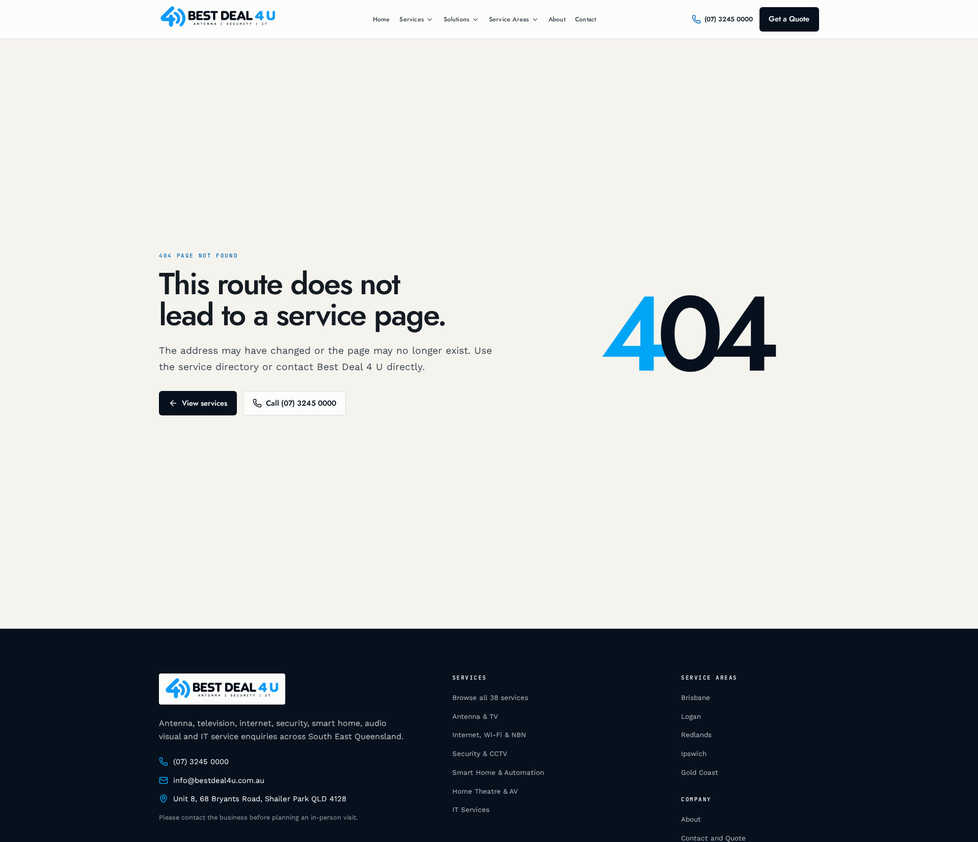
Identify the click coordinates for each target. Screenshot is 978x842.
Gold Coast (699, 772)
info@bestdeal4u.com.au (218, 780)
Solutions (457, 19)
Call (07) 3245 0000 (301, 403)
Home (381, 19)
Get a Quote (789, 18)
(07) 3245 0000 (201, 761)
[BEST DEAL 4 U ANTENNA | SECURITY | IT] (218, 19)
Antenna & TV (475, 716)
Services (411, 19)
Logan (691, 716)
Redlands (696, 735)
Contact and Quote (713, 838)
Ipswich (694, 753)
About (557, 19)
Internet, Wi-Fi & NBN (489, 735)
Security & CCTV (479, 753)
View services (204, 403)
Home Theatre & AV (485, 791)
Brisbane (695, 697)
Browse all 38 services (490, 697)
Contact (585, 19)
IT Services (471, 809)
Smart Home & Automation (498, 772)
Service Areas (509, 19)
